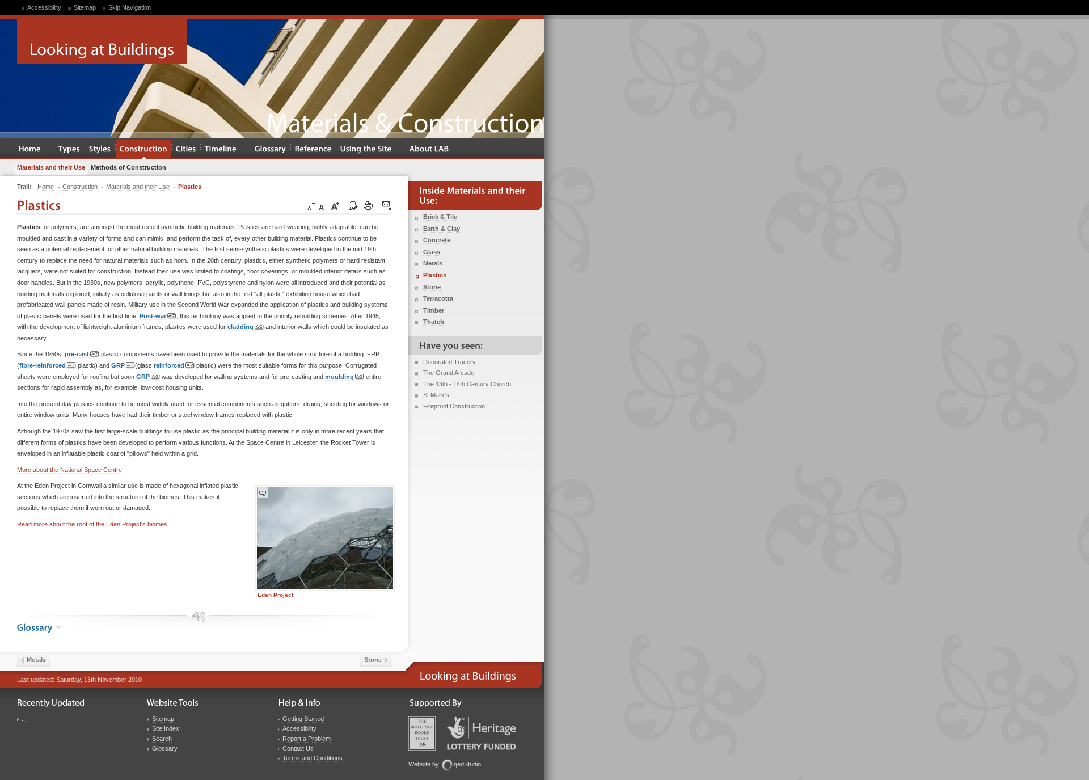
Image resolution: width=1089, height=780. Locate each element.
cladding (240, 326)
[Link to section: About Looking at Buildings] (429, 149)
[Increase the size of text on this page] (334, 206)
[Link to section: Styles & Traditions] (100, 149)
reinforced (169, 365)
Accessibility (44, 7)
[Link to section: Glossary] (270, 149)
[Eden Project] (325, 538)
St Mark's (436, 394)
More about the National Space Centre (69, 469)
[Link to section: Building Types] (69, 149)
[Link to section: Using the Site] (366, 149)
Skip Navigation (129, 7)
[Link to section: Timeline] (221, 149)
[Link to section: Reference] (313, 149)
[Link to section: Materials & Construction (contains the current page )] (143, 149)
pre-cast (77, 354)
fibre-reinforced (42, 365)
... (24, 718)
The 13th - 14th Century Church (467, 384)
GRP (118, 365)
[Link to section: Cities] (186, 149)
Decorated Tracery (449, 362)
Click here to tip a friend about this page (387, 206)
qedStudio (467, 764)
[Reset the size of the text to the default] (323, 206)
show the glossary (59, 627)
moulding (339, 376)
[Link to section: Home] (30, 149)
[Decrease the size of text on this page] (310, 206)
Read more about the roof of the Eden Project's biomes (92, 524)
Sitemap (85, 7)
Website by (423, 764)
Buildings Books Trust (422, 733)
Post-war (153, 316)
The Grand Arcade (448, 372)
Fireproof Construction (454, 406)
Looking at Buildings (102, 41)
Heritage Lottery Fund (481, 733)
